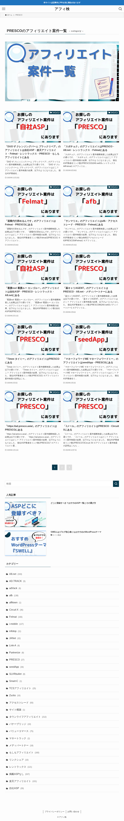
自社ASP (16, 788)
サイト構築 (17, 709)
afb (13, 595)
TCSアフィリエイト (22, 688)
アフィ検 (62, 9)
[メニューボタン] (3, 9)
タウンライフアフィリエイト (27, 716)
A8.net (15, 574)
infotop (15, 631)
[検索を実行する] (116, 484)
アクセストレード (21, 702)
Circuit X (16, 609)
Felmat (15, 617)
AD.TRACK (17, 581)
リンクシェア (18, 759)
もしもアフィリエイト (24, 752)
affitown (15, 602)
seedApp (16, 667)
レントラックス (20, 767)
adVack (15, 588)
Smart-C (15, 681)
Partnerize (16, 652)
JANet (15, 638)
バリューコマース (21, 731)
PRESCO (16, 659)
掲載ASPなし (19, 774)
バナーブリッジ (20, 724)
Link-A (14, 645)
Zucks (14, 695)
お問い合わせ (73, 811)
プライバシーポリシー (54, 811)
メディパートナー (21, 745)
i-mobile (16, 624)
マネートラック (19, 738)
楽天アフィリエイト (23, 781)
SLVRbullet (17, 674)
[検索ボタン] (120, 9)
